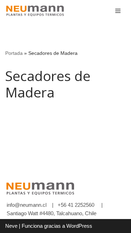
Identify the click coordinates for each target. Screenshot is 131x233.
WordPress (79, 226)
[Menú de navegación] (118, 10)
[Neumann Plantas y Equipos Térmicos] (35, 11)
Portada (14, 53)
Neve (11, 226)
